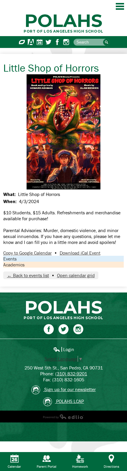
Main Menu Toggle (120, 6)
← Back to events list (28, 275)
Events (10, 259)
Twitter (48, 42)
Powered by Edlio (63, 416)
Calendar (40, 42)
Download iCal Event (80, 253)
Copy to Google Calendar (27, 253)
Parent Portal (46, 466)
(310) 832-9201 (71, 374)
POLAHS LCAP (69, 401)
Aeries (31, 42)
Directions (111, 466)
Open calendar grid (76, 275)
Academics (14, 265)
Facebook (57, 42)
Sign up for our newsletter (69, 389)
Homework (80, 466)
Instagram (66, 42)
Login (63, 349)
